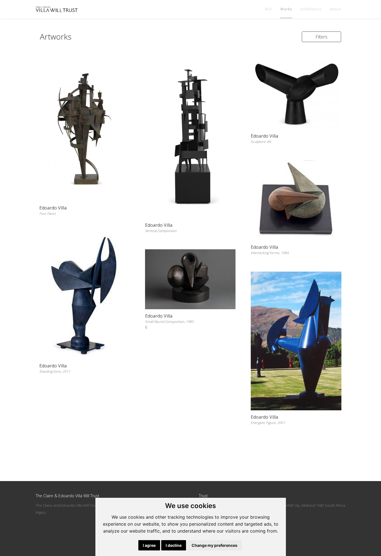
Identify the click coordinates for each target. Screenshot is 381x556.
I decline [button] (174, 545)
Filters (321, 37)
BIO (268, 8)
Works (286, 8)
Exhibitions (310, 8)
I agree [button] (149, 545)
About (335, 8)
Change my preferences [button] (214, 545)
